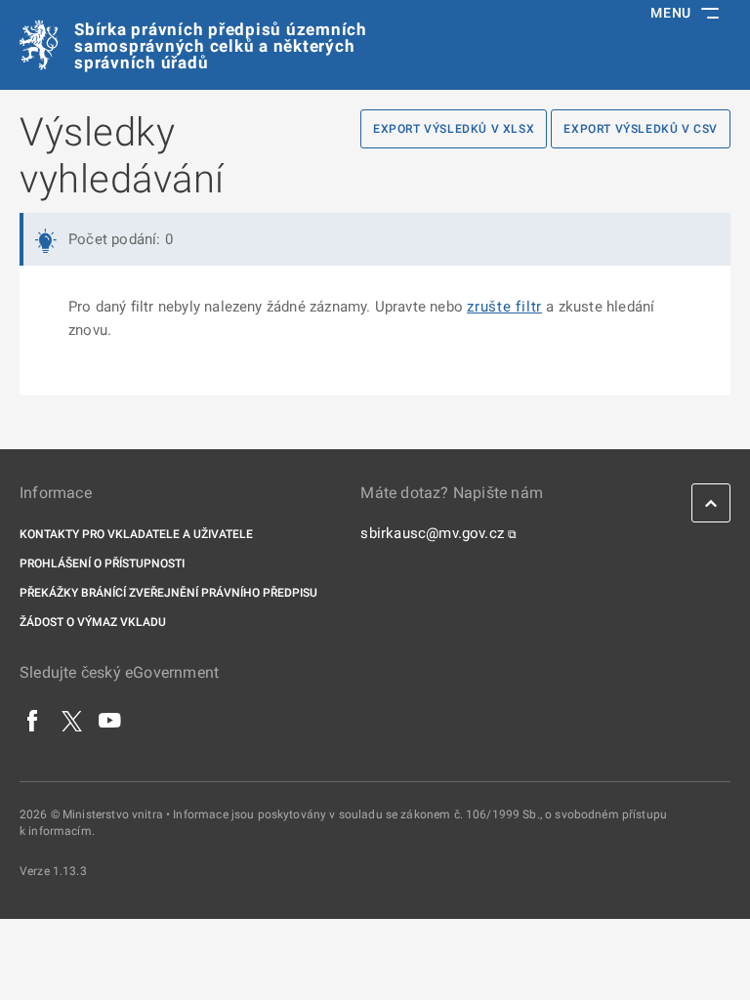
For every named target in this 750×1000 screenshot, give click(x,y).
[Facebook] (33, 720)
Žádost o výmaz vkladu (93, 622)
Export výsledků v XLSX (453, 129)
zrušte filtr (504, 306)
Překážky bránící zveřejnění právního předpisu (168, 593)
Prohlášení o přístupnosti (102, 563)
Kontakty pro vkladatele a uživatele (136, 534)
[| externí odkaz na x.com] (72, 720)
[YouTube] (110, 720)
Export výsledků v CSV (640, 129)
